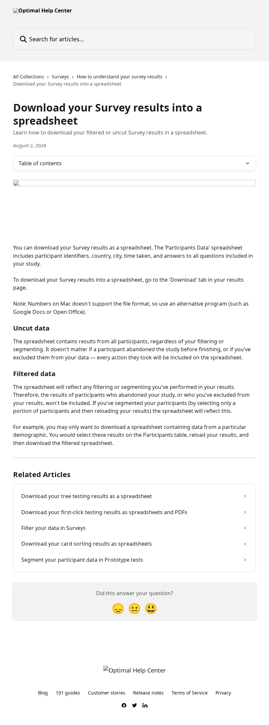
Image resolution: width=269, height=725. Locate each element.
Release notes (148, 693)
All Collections (28, 76)
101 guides (68, 693)
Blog (43, 693)
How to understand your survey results (119, 76)
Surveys (60, 76)
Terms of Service (190, 693)
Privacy (223, 693)
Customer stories (106, 693)
